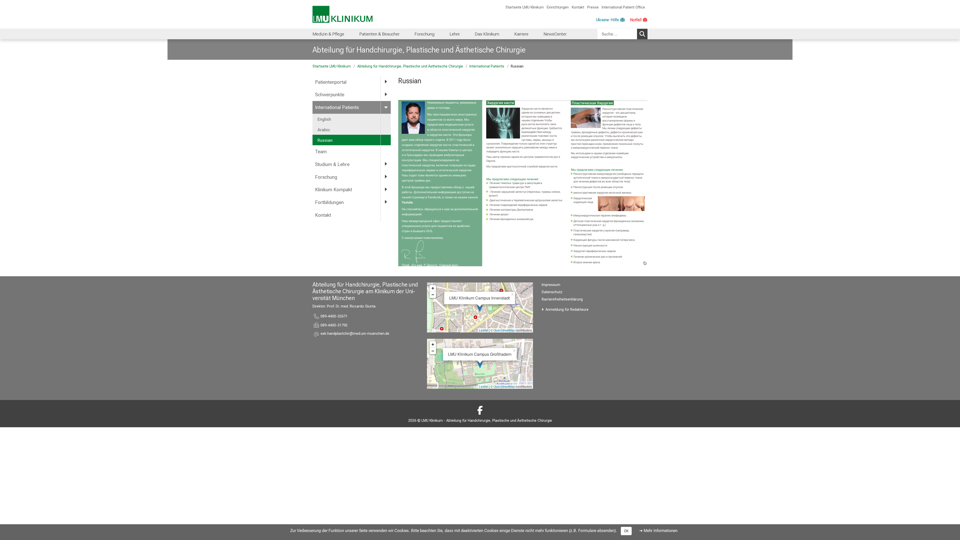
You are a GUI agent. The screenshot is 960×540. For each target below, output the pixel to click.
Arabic (324, 129)
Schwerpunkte (329, 95)
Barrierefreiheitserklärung (562, 299)
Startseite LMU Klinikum (525, 7)
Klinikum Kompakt (333, 189)
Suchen (642, 34)
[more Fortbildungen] (386, 202)
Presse (593, 7)
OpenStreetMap (504, 330)
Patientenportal (330, 82)
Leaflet (483, 330)
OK (626, 531)
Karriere (521, 34)
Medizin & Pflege (328, 34)
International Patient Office (623, 7)
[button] (354, 334)
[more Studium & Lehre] (386, 164)
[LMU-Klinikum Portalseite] (342, 14)
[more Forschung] (386, 177)
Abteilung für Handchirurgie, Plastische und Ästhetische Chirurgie (419, 49)
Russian (325, 140)
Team (321, 151)
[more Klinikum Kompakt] (386, 189)
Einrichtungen (558, 7)
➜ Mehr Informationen (658, 530)
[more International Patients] (386, 107)
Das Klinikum (487, 34)
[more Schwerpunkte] (386, 94)
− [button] (433, 294)
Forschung (424, 34)
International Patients (487, 66)
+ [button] (433, 288)
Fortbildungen (329, 202)
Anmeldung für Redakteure (567, 310)
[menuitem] (328, 34)
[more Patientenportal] (386, 82)
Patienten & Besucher (379, 34)
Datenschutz (552, 292)
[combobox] (623, 34)
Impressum (551, 285)
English (324, 119)
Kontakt (578, 7)
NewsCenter (555, 34)
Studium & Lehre (332, 164)
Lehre (455, 34)
